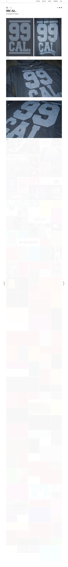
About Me (44, 1)
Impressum (56, 1)
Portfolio (38, 1)
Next (63, 283)
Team (61, 1)
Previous (4, 283)
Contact (49, 1)
